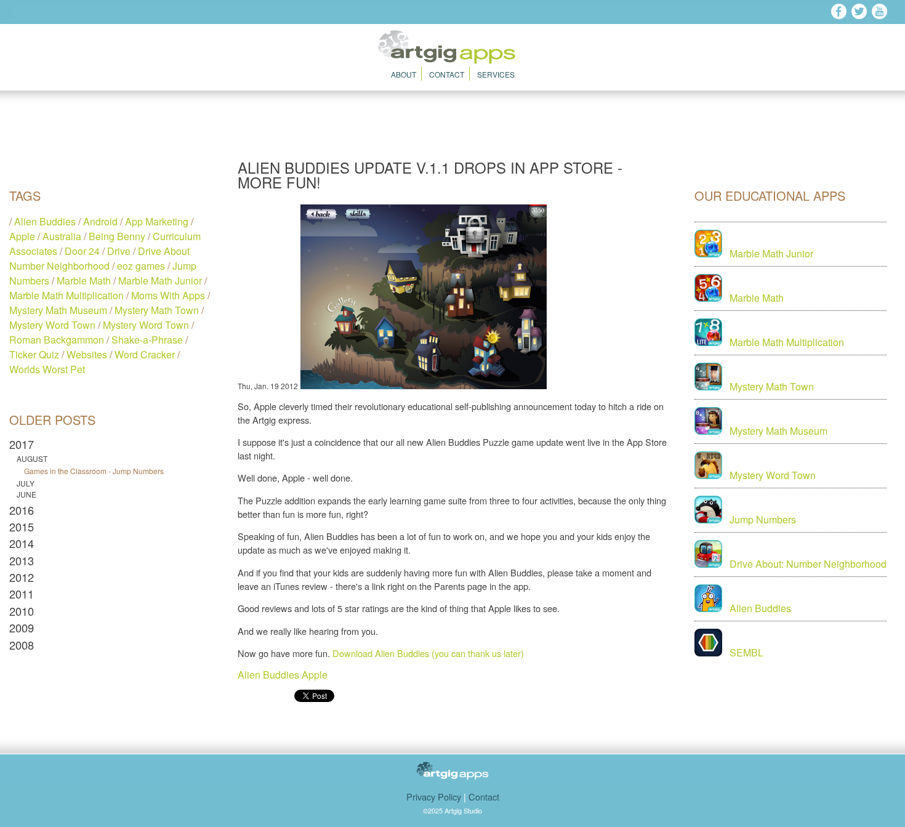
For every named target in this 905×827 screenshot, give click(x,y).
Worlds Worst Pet (47, 369)
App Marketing (156, 221)
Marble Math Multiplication (66, 295)
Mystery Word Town (52, 325)
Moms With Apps (168, 295)
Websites (86, 354)
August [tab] (32, 458)
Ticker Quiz (34, 354)
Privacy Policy (433, 796)
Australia (61, 236)
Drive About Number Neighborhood (99, 258)
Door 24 (82, 251)
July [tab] (25, 483)
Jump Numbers (763, 519)
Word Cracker (145, 354)
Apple (22, 236)
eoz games (141, 266)
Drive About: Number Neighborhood (808, 564)
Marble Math (84, 280)
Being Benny (117, 236)
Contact (446, 74)
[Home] (453, 60)
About (403, 74)
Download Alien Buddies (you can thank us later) (428, 653)
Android (100, 221)
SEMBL (746, 652)
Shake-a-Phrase (147, 340)
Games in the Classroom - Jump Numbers (94, 471)
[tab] (110, 444)
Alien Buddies (45, 221)
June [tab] (26, 494)
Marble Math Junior (160, 280)
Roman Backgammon (56, 340)
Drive (119, 251)
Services (496, 74)
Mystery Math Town (157, 310)
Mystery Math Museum (58, 310)
